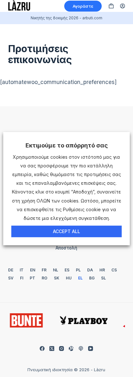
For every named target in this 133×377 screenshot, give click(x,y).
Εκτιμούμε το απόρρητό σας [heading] (67, 145)
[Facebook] (42, 348)
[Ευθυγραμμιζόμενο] (71, 348)
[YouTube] (90, 348)
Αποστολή (66, 247)
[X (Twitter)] (51, 348)
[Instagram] (61, 348)
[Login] (122, 6)
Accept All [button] (66, 231)
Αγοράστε (83, 6)
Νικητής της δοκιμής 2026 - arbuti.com (66, 17)
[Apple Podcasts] (80, 348)
